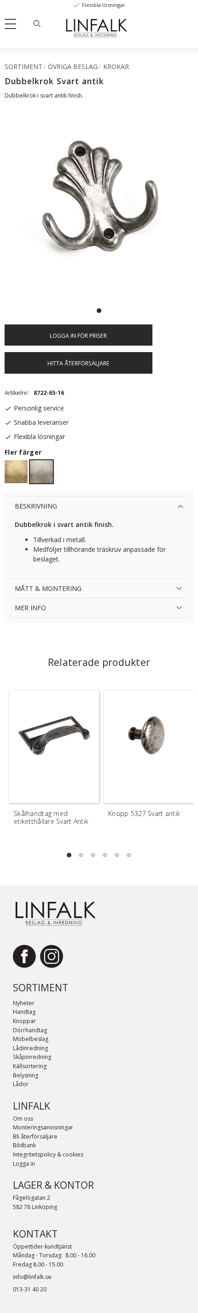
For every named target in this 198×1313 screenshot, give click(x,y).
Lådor (21, 1084)
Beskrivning (36, 506)
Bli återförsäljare (35, 1136)
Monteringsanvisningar (43, 1127)
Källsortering (30, 1066)
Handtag (24, 1012)
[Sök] (37, 23)
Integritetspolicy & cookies (48, 1154)
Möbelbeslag (30, 1039)
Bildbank (24, 1145)
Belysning (25, 1075)
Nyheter (24, 1003)
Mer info (30, 607)
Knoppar (24, 1021)
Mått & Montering (48, 588)
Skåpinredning (32, 1057)
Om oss (23, 1118)
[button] (14, 26)
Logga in (24, 1164)
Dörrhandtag (30, 1030)
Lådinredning (30, 1048)
